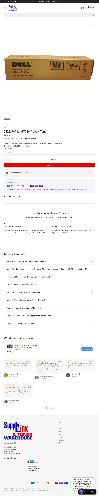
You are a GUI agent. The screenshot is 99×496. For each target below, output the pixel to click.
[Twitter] (8, 1)
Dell (5, 127)
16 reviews (43, 378)
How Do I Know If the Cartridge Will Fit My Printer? (29, 315)
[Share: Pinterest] (16, 196)
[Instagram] (11, 1)
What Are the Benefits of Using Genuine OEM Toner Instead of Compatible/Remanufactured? (47, 269)
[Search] (92, 15)
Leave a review (87, 349)
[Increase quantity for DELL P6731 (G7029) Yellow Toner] (10, 160)
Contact (61, 440)
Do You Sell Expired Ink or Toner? (21, 323)
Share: (6, 196)
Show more (49, 408)
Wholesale (62, 443)
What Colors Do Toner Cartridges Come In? (25, 292)
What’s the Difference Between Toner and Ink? (27, 261)
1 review (11, 402)
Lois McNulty (13, 400)
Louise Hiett (74, 374)
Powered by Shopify (46, 490)
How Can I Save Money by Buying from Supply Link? (29, 277)
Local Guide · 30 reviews (15, 376)
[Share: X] (13, 196)
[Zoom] (91, 26)
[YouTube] (14, 1)
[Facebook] (5, 1)
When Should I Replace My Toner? (21, 284)
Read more (40, 371)
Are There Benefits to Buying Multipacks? (24, 308)
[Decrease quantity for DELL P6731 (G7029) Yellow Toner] (5, 160)
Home (60, 426)
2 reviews (73, 376)
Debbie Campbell (45, 376)
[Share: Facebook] (10, 196)
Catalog (61, 428)
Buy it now (50, 165)
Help (60, 437)
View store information (90, 173)
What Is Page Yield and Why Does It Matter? (26, 300)
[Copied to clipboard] (19, 196)
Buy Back (61, 434)
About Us (61, 431)
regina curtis (12, 374)
